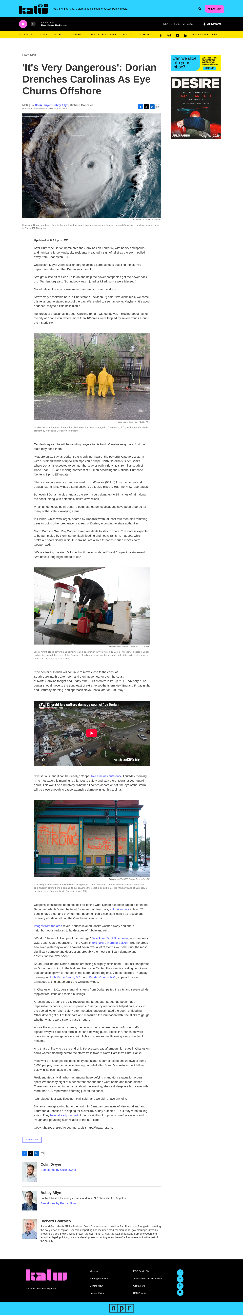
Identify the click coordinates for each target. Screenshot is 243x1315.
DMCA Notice (140, 1293)
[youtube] (177, 34)
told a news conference (106, 776)
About (127, 34)
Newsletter (200, 34)
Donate (216, 8)
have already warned (64, 1115)
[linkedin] (185, 34)
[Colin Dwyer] (29, 1172)
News (43, 34)
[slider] (38, 24)
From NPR (29, 55)
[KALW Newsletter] (196, 63)
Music (58, 34)
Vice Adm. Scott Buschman (110, 938)
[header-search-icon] (200, 8)
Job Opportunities (99, 1278)
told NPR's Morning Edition (110, 942)
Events (94, 34)
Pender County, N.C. (102, 977)
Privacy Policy (97, 1293)
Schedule (26, 34)
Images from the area (48, 926)
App (214, 34)
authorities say (119, 909)
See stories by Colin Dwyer (58, 1169)
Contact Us (139, 1286)
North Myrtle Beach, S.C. (65, 977)
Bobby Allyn (60, 105)
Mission (94, 1271)
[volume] (33, 24)
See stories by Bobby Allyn (58, 1203)
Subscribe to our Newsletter (147, 1278)
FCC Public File (141, 1271)
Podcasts (109, 34)
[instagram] (169, 34)
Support (145, 34)
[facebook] (160, 34)
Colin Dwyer (43, 105)
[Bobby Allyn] (29, 1200)
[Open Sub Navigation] (35, 34)
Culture (76, 34)
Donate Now (96, 1286)
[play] (23, 24)
